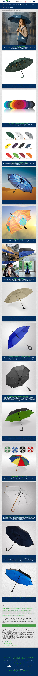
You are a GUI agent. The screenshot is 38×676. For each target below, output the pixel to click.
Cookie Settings (15, 657)
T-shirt (14, 612)
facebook (4, 645)
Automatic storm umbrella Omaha (19, 84)
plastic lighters (31, 613)
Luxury (13, 4)
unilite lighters (24, 613)
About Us (7, 7)
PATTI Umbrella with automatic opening (19, 162)
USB (33, 660)
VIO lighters (5, 610)
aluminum (16, 613)
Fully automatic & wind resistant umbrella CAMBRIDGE (19, 123)
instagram (8, 645)
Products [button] (27, 4)
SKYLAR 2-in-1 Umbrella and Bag (19, 46)
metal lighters (29, 608)
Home (3, 4)
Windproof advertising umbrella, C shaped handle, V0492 (19, 356)
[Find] (34, 1)
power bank (7, 613)
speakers (4, 612)
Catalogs (32, 4)
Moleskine (22, 4)
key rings (19, 612)
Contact (11, 7)
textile (23, 615)
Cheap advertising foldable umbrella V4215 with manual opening (19, 316)
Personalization (31, 657)
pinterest (24, 670)
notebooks (21, 610)
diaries (12, 610)
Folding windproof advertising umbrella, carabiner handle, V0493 (19, 396)
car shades (5, 615)
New (7, 4)
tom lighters (19, 615)
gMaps (28, 670)
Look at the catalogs (19, 625)
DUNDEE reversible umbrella (19, 278)
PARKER (7, 608)
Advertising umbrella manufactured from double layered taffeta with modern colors (19, 436)
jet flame (14, 615)
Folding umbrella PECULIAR (19, 200)
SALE (4, 608)
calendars (13, 608)
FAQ (3, 7)
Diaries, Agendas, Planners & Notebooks (23, 660)
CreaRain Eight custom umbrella (19, 239)
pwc (3, 613)
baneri (30, 610)
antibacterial (18, 608)
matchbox (9, 615)
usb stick (23, 608)
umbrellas (28, 612)
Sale (10, 4)
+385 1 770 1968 (8, 641)
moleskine (10, 612)
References (18, 658)
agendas (16, 610)
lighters (20, 613)
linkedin (14, 670)
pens (9, 610)
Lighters (17, 4)
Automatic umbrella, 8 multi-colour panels (19, 476)
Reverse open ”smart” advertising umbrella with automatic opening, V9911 (19, 597)
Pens (14, 660)
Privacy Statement (7, 657)
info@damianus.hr (8, 643)
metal (12, 613)
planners (26, 610)
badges (23, 612)
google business (14, 645)
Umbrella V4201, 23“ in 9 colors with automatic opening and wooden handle (19, 516)
